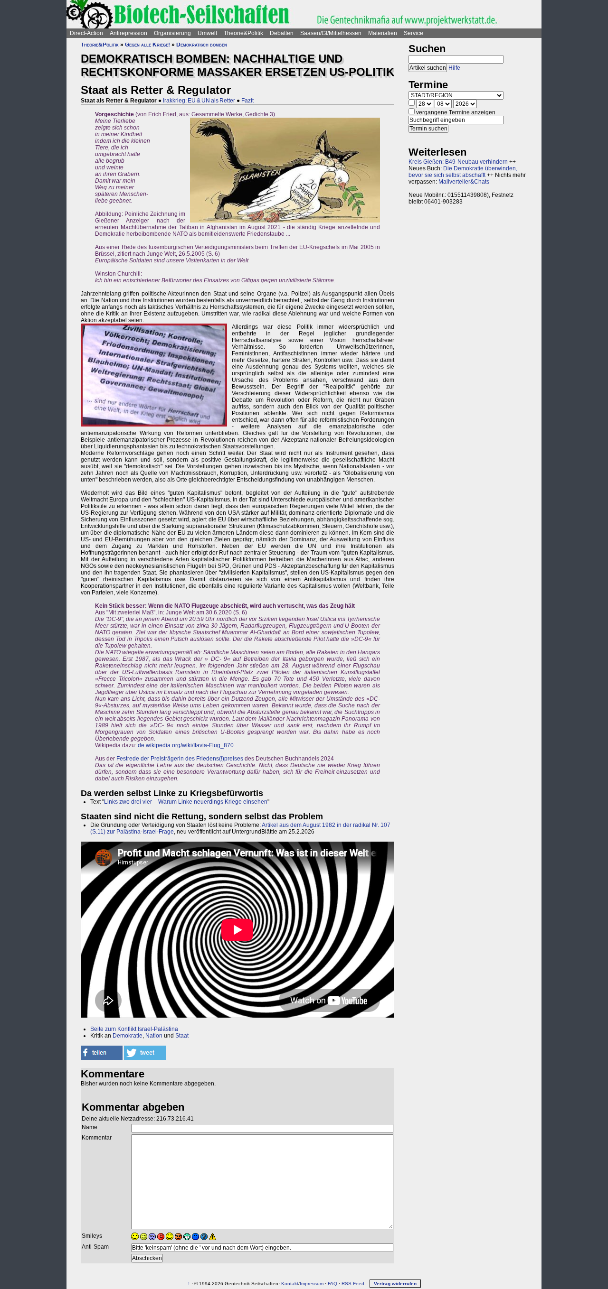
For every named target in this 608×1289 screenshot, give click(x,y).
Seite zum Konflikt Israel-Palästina (134, 1029)
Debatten (282, 33)
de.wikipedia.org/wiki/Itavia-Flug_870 (186, 745)
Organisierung (172, 33)
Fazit (247, 100)
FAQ (332, 1283)
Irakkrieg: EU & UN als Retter (199, 100)
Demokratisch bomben (201, 44)
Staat (182, 1035)
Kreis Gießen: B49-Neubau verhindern (458, 161)
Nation (153, 1035)
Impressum (311, 1283)
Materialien (382, 33)
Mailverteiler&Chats (463, 181)
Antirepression (128, 33)
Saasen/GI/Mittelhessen (330, 33)
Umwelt (207, 33)
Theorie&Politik (243, 33)
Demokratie (127, 1035)
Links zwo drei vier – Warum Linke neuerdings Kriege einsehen (185, 801)
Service (413, 33)
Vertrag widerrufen (395, 1283)
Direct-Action (86, 33)
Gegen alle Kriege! (147, 44)
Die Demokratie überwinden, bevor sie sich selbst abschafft (462, 171)
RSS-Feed (353, 1283)
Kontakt (289, 1283)
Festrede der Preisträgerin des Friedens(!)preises (179, 758)
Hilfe (454, 68)
